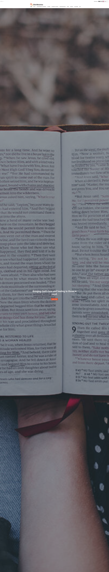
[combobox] (105, 1)
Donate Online (54, 299)
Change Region (96, 1)
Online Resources (63, 6)
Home (31, 6)
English (105, 1)
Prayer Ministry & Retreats (41, 6)
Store (68, 6)
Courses (48, 6)
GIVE (80, 6)
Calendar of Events (54, 6)
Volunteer (76, 6)
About (34, 6)
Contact (71, 6)
